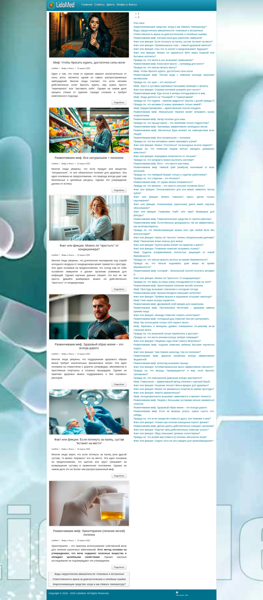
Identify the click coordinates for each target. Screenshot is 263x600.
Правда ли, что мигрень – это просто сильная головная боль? (169, 185)
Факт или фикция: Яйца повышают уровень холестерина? (167, 433)
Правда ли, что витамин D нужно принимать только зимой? (167, 104)
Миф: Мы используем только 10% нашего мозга (161, 322)
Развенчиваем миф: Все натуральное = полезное (89, 157)
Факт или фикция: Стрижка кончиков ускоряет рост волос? (167, 89)
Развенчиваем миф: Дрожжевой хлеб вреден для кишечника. (169, 304)
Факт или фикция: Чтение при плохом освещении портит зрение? (171, 422)
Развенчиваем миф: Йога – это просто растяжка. (161, 163)
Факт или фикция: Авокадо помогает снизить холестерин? (167, 315)
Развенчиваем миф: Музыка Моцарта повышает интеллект (167, 293)
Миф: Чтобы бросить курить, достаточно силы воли (89, 62)
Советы (99, 4)
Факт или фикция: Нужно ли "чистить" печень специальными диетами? (174, 237)
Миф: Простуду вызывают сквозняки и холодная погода (166, 289)
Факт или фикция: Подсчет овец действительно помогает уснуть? (171, 429)
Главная (86, 4)
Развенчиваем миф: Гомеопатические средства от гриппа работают (172, 219)
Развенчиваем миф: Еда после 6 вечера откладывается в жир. (170, 93)
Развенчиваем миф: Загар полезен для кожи (159, 119)
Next (141, 23)
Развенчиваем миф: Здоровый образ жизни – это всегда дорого (89, 346)
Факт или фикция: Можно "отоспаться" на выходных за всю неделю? (173, 145)
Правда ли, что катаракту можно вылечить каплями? (164, 160)
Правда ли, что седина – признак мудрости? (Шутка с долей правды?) (174, 100)
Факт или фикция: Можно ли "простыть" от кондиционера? (89, 247)
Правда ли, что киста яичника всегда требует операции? (166, 337)
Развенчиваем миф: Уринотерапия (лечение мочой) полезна (89, 532)
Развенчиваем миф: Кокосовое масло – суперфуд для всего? (169, 63)
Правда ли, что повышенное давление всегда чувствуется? (168, 378)
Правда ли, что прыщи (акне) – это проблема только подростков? (171, 123)
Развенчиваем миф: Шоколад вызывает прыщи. (161, 363)
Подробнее (119, 102)
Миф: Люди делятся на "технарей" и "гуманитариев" (163, 97)
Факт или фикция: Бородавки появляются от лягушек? (165, 156)
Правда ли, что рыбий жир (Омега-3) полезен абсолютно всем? (170, 437)
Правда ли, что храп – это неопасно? (155, 82)
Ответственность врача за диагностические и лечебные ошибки (89, 579)
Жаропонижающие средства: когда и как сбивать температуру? (89, 584)
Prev (136, 23)
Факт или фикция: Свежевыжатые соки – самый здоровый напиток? (172, 45)
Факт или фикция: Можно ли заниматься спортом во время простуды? (174, 389)
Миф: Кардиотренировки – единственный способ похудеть (167, 108)
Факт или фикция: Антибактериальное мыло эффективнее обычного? (174, 367)
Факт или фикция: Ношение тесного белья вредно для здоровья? (171, 385)
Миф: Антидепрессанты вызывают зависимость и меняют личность (172, 396)
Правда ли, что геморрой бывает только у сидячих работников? (170, 174)
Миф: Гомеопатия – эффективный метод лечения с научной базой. (172, 381)
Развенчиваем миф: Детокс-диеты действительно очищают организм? (174, 426)
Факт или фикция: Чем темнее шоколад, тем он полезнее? (167, 352)
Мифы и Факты (127, 4)
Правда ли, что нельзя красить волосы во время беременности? (171, 259)
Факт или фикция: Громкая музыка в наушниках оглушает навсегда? (173, 296)
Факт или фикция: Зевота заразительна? (157, 392)
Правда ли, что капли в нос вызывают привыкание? (163, 60)
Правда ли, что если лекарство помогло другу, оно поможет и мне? (172, 418)
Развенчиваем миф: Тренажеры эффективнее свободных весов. (171, 126)
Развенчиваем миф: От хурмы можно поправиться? (163, 182)
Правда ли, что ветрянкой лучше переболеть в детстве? (166, 333)
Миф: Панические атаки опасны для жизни (158, 241)
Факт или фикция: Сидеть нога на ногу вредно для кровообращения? (173, 440)
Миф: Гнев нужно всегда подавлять (154, 300)
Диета (111, 4)
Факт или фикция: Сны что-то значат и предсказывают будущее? (171, 49)
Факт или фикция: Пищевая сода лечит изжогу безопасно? (167, 341)
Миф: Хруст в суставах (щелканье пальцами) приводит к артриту (171, 86)
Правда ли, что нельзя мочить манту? (155, 67)
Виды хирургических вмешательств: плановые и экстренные (89, 574)
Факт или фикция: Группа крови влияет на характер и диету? (168, 245)
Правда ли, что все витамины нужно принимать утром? (165, 141)
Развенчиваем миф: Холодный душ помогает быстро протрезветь (171, 318)
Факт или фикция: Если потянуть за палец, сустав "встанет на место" (89, 441)
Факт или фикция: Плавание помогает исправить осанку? (166, 248)
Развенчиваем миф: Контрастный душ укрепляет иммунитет (168, 38)
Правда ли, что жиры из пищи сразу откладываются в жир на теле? (172, 281)
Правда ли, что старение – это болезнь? (157, 178)
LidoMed (81, 593)
